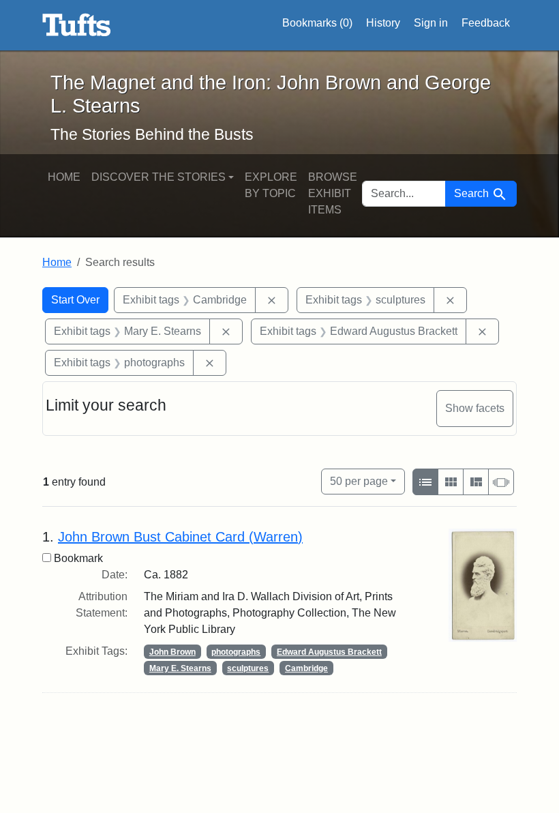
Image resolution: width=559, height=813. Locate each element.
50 (359, 481)
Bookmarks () (317, 23)
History (383, 23)
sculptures (248, 668)
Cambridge (306, 668)
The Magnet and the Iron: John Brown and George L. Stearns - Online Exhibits (76, 25)
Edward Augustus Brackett (329, 652)
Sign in (431, 23)
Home (64, 177)
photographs (235, 652)
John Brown (172, 652)
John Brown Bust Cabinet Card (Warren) (180, 536)
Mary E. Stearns (180, 668)
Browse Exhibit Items (332, 193)
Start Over (75, 300)
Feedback (486, 23)
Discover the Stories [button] (158, 177)
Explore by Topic (271, 185)
